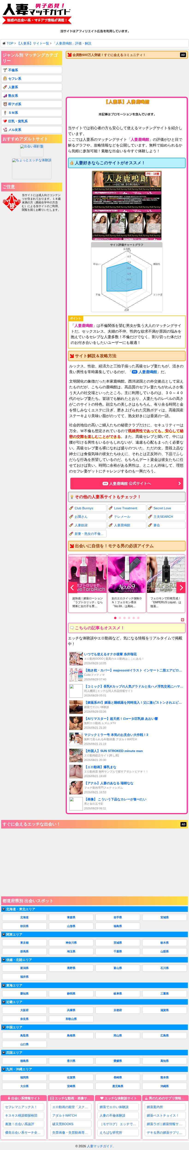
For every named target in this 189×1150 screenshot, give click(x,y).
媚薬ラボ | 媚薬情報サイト (166, 1124)
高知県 (164, 1060)
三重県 (164, 993)
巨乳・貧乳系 (18, 121)
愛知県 (24, 993)
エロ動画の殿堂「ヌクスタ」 (71, 1107)
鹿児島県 (117, 1086)
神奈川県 (71, 942)
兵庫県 (71, 1010)
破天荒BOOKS (62, 1124)
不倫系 (13, 70)
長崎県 (118, 1077)
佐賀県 (71, 1077)
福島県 (118, 926)
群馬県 (24, 951)
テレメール (122, 516)
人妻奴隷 (81, 525)
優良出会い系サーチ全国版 (24, 1132)
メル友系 (14, 130)
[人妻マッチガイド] (36, 14)
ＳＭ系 (13, 112)
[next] (181, 587)
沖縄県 (164, 1086)
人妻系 (13, 87)
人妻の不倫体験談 (112, 1115)
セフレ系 (14, 78)
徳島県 (24, 1060)
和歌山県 (71, 1019)
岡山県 (118, 1035)
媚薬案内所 (155, 1107)
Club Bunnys (84, 508)
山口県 (24, 1044)
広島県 (164, 1035)
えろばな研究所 (111, 1132)
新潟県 (24, 968)
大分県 (24, 1086)
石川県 (164, 968)
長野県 (71, 968)
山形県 (71, 926)
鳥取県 (24, 1035)
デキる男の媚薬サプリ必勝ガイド (166, 1132)
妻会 (157, 525)
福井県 (24, 976)
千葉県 (118, 951)
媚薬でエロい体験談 (114, 1107)
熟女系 (13, 95)
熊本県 (164, 1077)
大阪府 (24, 1010)
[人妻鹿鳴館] (127, 205)
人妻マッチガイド (100, 1146)
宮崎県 (71, 1086)
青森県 (71, 917)
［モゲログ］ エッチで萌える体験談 (119, 1124)
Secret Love (162, 508)
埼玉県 (71, 951)
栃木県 (164, 942)
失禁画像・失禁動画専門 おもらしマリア (71, 1132)
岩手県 (118, 917)
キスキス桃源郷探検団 (21, 1115)
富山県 (118, 968)
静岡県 (71, 993)
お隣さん (81, 516)
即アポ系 (14, 104)
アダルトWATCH (64, 1115)
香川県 (71, 1060)
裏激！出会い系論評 (19, 1124)
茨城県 (118, 942)
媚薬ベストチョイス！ (163, 1115)
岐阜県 (118, 993)
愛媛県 (118, 1060)
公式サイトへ (130, 483)
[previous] (72, 587)
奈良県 (24, 1019)
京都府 (118, 1010)
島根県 (71, 1035)
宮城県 (164, 917)
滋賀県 (164, 1010)
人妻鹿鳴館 (148, 372)
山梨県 (164, 951)
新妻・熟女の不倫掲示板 (91, 533)
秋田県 (24, 926)
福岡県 (24, 1077)
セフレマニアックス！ (21, 1107)
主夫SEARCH (163, 516)
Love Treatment (125, 508)
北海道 (24, 917)
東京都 (24, 942)
